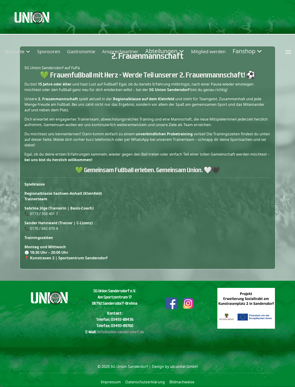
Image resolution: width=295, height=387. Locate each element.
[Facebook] (171, 303)
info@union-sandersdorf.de (120, 332)
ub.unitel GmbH (184, 366)
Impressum (111, 381)
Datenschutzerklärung (145, 381)
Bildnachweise (181, 381)
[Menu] (288, 52)
